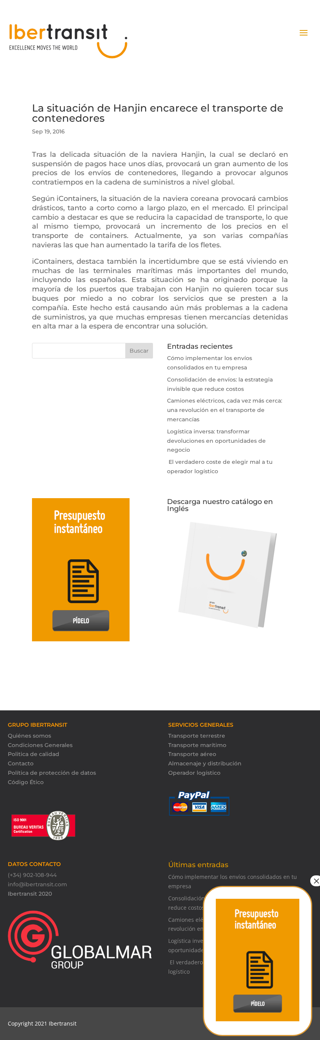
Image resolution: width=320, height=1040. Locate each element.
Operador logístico (194, 772)
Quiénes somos (29, 735)
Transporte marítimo (197, 745)
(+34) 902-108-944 (32, 874)
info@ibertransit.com (37, 884)
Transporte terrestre (196, 735)
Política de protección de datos (52, 772)
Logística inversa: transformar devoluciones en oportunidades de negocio (216, 441)
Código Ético (26, 782)
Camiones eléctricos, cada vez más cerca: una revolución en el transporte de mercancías (224, 410)
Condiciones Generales (40, 745)
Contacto (21, 763)
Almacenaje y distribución (205, 763)
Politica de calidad (33, 754)
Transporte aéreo (192, 754)
